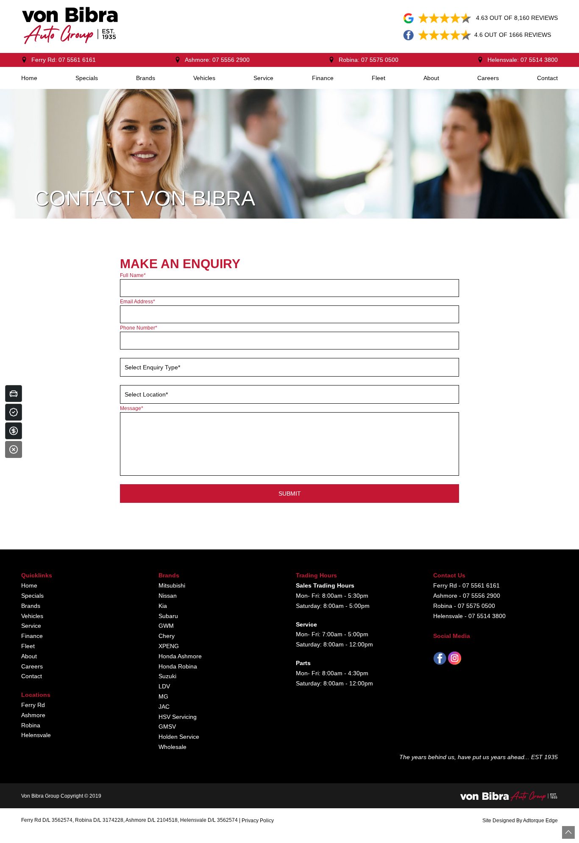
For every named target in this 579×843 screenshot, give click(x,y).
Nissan (168, 595)
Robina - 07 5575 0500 (464, 605)
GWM (166, 625)
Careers (488, 78)
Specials (86, 78)
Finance (323, 78)
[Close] (13, 449)
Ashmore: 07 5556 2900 (217, 59)
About (431, 78)
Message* (131, 408)
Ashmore (33, 715)
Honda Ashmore (180, 656)
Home (29, 78)
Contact (547, 78)
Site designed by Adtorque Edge (520, 821)
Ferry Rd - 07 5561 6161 (466, 585)
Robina (30, 725)
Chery (167, 635)
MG (163, 696)
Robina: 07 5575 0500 (368, 59)
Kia (163, 605)
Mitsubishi (172, 585)
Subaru (168, 616)
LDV (164, 686)
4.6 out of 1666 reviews (512, 34)
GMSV (167, 726)
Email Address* (137, 302)
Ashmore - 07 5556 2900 (466, 595)
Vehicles (204, 78)
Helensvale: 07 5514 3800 (522, 59)
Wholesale (173, 746)
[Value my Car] (13, 393)
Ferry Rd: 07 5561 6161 (63, 59)
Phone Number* (138, 328)
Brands (145, 78)
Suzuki (167, 676)
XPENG (169, 646)
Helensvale (36, 735)
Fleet (378, 78)
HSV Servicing (178, 716)
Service (263, 78)
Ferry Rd (33, 705)
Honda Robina (178, 666)
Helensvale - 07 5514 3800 (469, 616)
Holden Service (179, 736)
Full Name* (133, 275)
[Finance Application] (13, 430)
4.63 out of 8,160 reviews (517, 17)
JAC (164, 706)
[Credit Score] (13, 412)
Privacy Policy (258, 821)
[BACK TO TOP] (568, 832)
